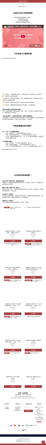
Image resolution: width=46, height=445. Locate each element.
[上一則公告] (1, 1)
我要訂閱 (28, 410)
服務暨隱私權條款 (17, 410)
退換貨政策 (18, 408)
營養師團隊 (7, 408)
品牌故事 (7, 407)
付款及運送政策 (18, 407)
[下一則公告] (44, 1)
